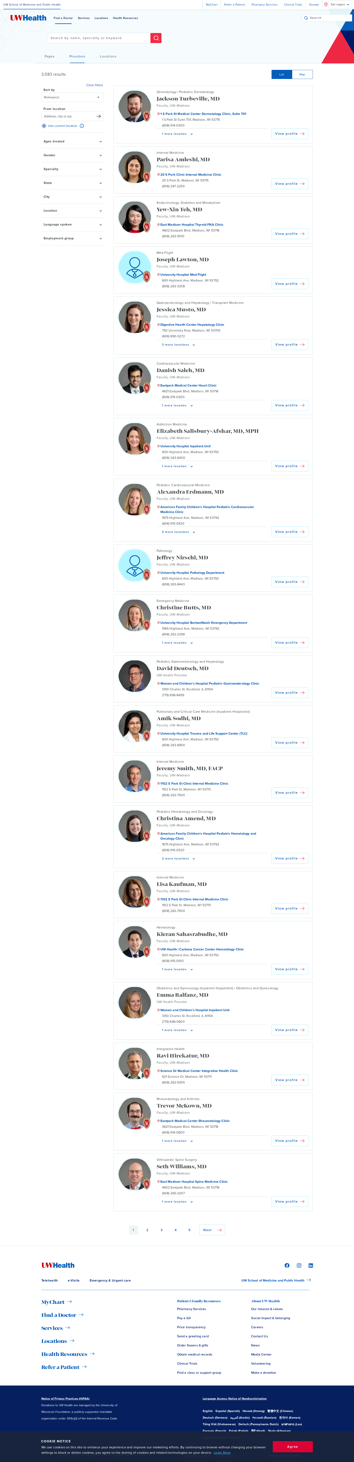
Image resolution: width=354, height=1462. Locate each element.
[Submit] (306, 17)
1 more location (174, 134)
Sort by (49, 90)
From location (54, 109)
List (281, 74)
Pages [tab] (50, 56)
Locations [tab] (108, 56)
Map (302, 74)
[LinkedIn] (308, 1265)
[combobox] (331, 17)
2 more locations (175, 858)
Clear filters (94, 85)
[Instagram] (298, 1265)
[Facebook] (286, 1265)
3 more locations (175, 345)
